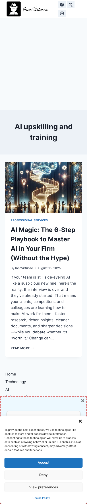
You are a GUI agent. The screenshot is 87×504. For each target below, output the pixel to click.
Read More (23, 348)
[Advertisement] (43, 63)
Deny (43, 475)
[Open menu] (54, 8)
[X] (71, 4)
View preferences (43, 487)
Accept (44, 462)
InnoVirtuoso (24, 268)
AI (7, 389)
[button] (80, 421)
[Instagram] (62, 13)
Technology (15, 382)
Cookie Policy (41, 498)
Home (10, 374)
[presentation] (43, 187)
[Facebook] (62, 4)
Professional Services (29, 220)
